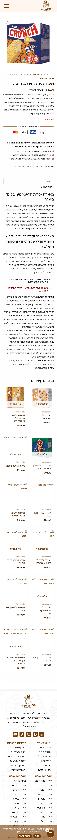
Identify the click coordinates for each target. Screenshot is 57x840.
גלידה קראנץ (20, 167)
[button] (7, 22)
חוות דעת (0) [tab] (46, 187)
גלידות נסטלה (40, 74)
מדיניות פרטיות (25, 836)
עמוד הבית (50, 74)
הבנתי (37, 836)
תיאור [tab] (49, 181)
